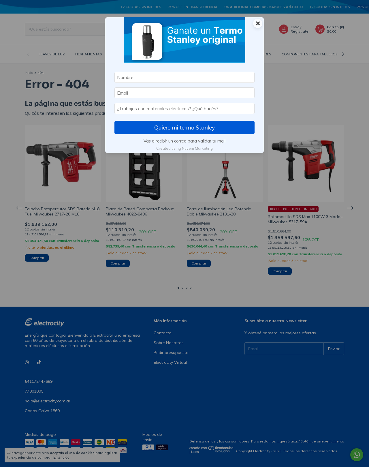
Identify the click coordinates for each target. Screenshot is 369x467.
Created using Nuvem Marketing (184, 148)
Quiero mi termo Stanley (184, 127)
